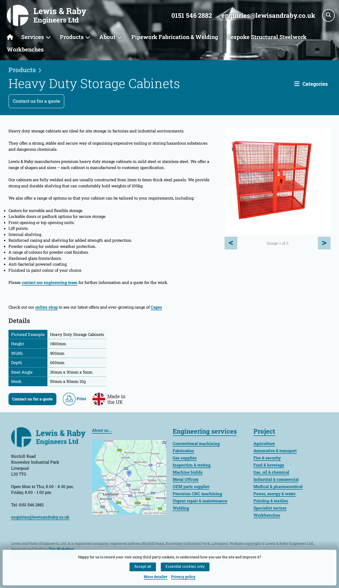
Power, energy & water (274, 493)
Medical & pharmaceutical (278, 486)
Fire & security (267, 457)
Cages (156, 307)
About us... (102, 430)
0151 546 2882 (191, 15)
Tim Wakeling (61, 548)
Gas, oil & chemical (271, 472)
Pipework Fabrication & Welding (174, 37)
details (154, 576)
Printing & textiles (270, 500)
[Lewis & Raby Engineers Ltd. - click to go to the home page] (46, 15)
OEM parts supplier (191, 486)
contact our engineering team (49, 282)
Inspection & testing (192, 465)
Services (32, 37)
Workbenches (25, 49)
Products (72, 37)
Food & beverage (268, 465)
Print (80, 398)
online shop (46, 307)
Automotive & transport (275, 450)
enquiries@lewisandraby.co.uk (268, 15)
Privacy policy (183, 576)
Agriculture (264, 443)
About (107, 37)
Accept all (142, 567)
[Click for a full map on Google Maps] (129, 476)
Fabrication (183, 450)
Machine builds (188, 472)
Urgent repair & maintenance (200, 500)
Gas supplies (185, 457)
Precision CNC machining (197, 493)
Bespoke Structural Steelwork (267, 37)
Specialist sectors (270, 508)
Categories (315, 83)
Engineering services (205, 431)
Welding (181, 508)
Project (264, 431)
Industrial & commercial (276, 479)
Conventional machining (196, 443)
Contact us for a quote (36, 101)
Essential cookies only (185, 567)
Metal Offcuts (186, 479)
